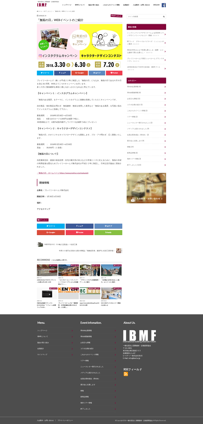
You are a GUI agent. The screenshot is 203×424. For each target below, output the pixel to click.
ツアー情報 (132, 117)
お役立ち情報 (133, 99)
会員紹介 (126, 5)
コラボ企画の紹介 (134, 105)
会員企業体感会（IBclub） (138, 135)
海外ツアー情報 (134, 159)
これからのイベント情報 (111, 5)
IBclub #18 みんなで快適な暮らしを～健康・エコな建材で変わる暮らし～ (145, 51)
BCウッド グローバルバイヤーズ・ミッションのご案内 (145, 42)
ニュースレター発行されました (139, 123)
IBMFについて (80, 5)
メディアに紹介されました (138, 129)
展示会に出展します (135, 141)
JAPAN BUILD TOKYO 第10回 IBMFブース (143, 68)
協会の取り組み (93, 5)
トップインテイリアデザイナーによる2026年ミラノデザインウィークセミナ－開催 (145, 34)
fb (165, 5)
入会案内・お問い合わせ (141, 5)
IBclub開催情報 (134, 93)
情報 (130, 147)
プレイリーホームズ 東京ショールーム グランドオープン (145, 59)
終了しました (43, 220)
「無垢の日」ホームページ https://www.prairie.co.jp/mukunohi (62, 173)
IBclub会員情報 (134, 87)
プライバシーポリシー (65, 420)
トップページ (66, 5)
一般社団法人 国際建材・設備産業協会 (139, 420)
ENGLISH (156, 5)
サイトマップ (42, 354)
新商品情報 (132, 153)
